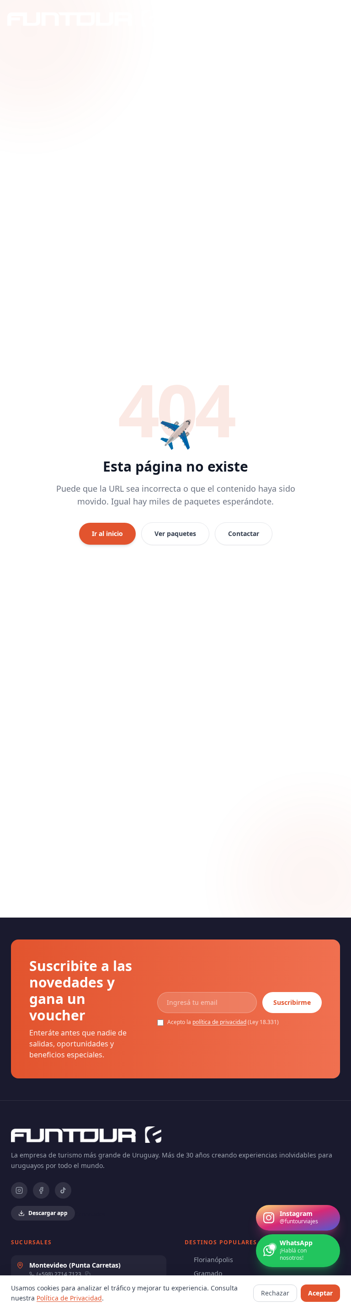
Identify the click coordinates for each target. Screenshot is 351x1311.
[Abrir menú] (331, 18)
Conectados (90, 1214)
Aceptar (320, 1293)
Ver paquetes (175, 533)
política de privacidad (219, 1022)
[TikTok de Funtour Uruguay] (63, 1190)
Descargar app (48, 1213)
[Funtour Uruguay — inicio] (82, 18)
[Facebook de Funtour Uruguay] (41, 1190)
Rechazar (275, 1293)
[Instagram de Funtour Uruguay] (19, 1190)
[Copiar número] (87, 1274)
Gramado (208, 1273)
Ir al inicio (107, 533)
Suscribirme (292, 1002)
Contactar (243, 533)
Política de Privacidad (69, 1298)
